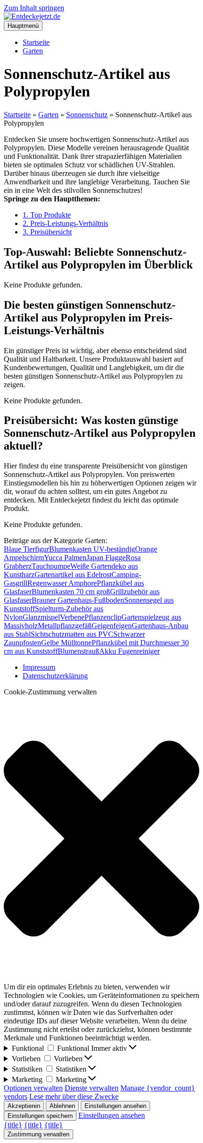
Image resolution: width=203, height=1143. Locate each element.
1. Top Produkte (47, 215)
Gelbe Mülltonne (66, 643)
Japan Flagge (106, 558)
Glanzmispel (41, 617)
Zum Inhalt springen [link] (34, 8)
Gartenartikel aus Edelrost (72, 575)
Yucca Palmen (65, 558)
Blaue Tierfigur (26, 549)
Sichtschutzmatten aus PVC (72, 634)
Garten (33, 51)
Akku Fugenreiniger (129, 651)
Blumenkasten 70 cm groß (71, 592)
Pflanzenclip (103, 617)
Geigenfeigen (112, 626)
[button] (101, 839)
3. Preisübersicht (47, 232)
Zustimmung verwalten (38, 1134)
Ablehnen (62, 1105)
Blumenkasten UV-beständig (92, 549)
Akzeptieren (24, 1105)
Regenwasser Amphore (62, 583)
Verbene (72, 617)
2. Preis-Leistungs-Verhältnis (65, 223)
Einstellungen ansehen (115, 1105)
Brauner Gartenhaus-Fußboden (78, 600)
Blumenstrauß (78, 651)
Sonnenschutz (87, 115)
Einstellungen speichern (40, 1115)
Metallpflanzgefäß (65, 626)
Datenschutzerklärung (55, 676)
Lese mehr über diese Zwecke (73, 1096)
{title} (13, 1125)
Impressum (39, 667)
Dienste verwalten (91, 1088)
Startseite (36, 42)
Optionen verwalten (33, 1088)
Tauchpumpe (51, 566)
